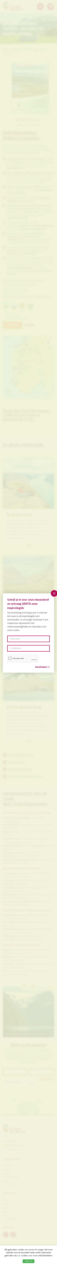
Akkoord (28, 1261)
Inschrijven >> (42, 667)
